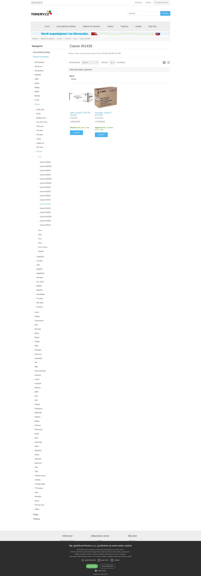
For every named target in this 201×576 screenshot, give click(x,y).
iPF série (40, 147)
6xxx (40, 243)
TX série (40, 298)
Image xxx (40, 143)
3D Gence (38, 66)
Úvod (47, 26)
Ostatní (41, 251)
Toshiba (37, 480)
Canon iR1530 (45, 212)
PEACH (37, 417)
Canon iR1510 (45, 208)
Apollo (37, 83)
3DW (36, 79)
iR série (68, 39)
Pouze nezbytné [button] (107, 566)
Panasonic (38, 408)
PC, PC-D (40, 282)
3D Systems (39, 71)
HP (36, 362)
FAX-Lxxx (40, 126)
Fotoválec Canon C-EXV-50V (103, 114)
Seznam (168, 62)
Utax (36, 492)
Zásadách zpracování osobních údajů (119, 556)
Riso (36, 438)
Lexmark (38, 383)
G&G (36, 346)
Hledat (138, 26)
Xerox (37, 501)
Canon (59, 39)
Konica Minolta (40, 371)
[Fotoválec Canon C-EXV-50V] (105, 97)
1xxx (75, 39)
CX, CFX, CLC (42, 122)
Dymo (37, 333)
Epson (37, 337)
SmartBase (41, 294)
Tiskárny (124, 26)
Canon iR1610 (45, 225)
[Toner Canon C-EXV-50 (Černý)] (81, 97)
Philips (37, 421)
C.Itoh (37, 100)
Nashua (37, 388)
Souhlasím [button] (92, 566)
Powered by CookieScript (100, 574)
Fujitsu (37, 341)
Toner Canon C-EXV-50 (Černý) (80, 114)
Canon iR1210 (45, 191)
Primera (38, 425)
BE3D (37, 92)
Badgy (37, 87)
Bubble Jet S (41, 118)
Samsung (38, 442)
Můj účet (152, 26)
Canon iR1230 (45, 196)
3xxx (40, 234)
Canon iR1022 (45, 175)
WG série (40, 303)
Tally (36, 471)
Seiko (37, 446)
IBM (36, 367)
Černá (73, 79)
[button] (100, 570)
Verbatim (38, 496)
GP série (40, 135)
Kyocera (38, 375)
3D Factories (39, 62)
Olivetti (37, 404)
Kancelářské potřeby (66, 26)
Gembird (38, 350)
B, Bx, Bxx (40, 109)
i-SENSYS (40, 257)
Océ (36, 396)
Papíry (110, 26)
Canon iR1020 (45, 170)
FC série (40, 130)
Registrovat (138, 2)
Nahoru (35, 39)
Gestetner (38, 358)
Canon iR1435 (45, 204)
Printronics (39, 429)
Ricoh (37, 434)
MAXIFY (40, 269)
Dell (36, 325)
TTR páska (39, 488)
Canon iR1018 (45, 162)
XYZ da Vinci (39, 505)
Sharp (37, 455)
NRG (36, 392)
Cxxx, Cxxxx (42, 247)
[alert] (100, 558)
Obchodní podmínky (67, 541)
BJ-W (38, 114)
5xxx (40, 239)
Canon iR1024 (45, 187)
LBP (38, 265)
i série (39, 139)
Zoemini (39, 307)
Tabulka (164, 62)
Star (36, 467)
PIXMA (39, 286)
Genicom (38, 354)
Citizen (37, 316)
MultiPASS (40, 273)
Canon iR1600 (45, 221)
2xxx (40, 230)
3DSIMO (38, 75)
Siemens (38, 459)
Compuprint (39, 321)
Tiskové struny (40, 476)
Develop (38, 329)
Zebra (37, 509)
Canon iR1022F (46, 183)
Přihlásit (148, 2)
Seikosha (38, 450)
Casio (37, 312)
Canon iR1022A (46, 179)
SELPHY (40, 290)
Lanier (37, 379)
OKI (36, 400)
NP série (40, 277)
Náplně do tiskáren (91, 26)
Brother (37, 96)
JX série (39, 261)
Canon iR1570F (46, 216)
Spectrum (38, 463)
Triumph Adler (40, 484)
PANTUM (38, 413)
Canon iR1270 (45, 200)
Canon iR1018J (45, 166)
